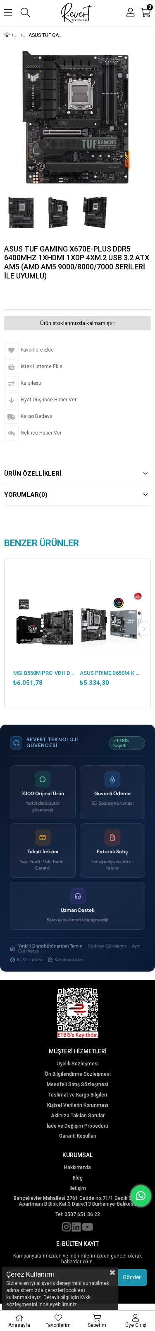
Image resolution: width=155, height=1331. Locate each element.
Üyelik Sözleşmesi (78, 1064)
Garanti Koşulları (77, 1136)
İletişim (77, 1188)
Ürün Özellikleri (32, 473)
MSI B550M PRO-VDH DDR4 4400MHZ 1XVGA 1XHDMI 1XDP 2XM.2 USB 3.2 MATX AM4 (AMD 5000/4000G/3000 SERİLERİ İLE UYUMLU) (44, 673)
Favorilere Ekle (44, 631)
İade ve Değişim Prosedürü (77, 1126)
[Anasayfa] (13, 35)
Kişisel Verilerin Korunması (77, 1105)
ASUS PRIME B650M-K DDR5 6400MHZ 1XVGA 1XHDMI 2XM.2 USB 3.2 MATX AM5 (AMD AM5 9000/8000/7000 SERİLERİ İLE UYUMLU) (111, 673)
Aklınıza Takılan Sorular (78, 1116)
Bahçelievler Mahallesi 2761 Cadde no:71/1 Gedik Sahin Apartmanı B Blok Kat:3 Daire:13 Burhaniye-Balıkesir (78, 1201)
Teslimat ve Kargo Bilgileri (77, 1095)
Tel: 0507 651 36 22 (77, 1214)
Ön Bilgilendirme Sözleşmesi (78, 1074)
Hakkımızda (77, 1167)
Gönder (132, 1277)
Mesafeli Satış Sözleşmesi (77, 1084)
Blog (78, 1178)
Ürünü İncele (56, 631)
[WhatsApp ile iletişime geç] (141, 1195)
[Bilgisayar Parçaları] (22, 35)
